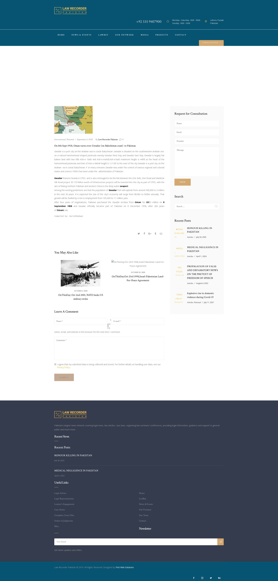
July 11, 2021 (209, 302)
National (70, 139)
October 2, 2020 (80, 291)
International (60, 139)
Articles (190, 237)
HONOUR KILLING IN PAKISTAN (199, 230)
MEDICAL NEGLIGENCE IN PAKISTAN (202, 249)
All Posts (118, 76)
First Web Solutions (125, 567)
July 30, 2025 (201, 237)
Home (107, 76)
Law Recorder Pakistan (107, 139)
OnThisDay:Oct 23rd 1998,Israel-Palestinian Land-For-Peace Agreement (138, 278)
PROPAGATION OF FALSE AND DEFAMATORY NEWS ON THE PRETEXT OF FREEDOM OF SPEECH (202, 272)
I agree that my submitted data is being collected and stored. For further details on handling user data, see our (109, 366)
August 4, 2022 (202, 283)
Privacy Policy (63, 367)
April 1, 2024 (201, 256)
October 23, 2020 (138, 272)
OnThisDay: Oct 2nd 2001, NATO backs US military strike (80, 297)
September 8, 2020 (85, 139)
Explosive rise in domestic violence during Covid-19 (200, 295)
